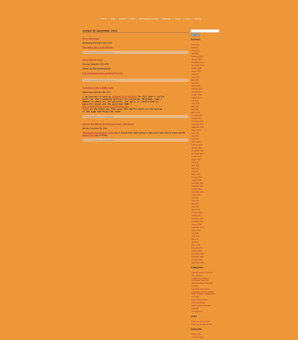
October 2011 (196, 189)
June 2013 (195, 133)
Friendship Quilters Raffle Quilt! (97, 88)
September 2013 (197, 127)
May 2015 (195, 80)
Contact (197, 18)
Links (187, 18)
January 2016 (196, 59)
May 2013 (195, 136)
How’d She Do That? (92, 59)
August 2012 (196, 159)
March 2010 (195, 245)
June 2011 (195, 201)
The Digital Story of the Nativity (97, 47)
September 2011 (197, 192)
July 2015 (195, 74)
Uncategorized (196, 311)
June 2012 (195, 165)
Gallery (122, 18)
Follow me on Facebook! (200, 321)
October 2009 (196, 260)
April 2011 (195, 207)
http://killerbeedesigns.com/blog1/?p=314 (102, 73)
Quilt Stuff (195, 308)
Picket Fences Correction (201, 306)
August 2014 (196, 98)
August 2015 (196, 71)
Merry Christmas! (90, 38)
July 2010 (195, 233)
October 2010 (196, 224)
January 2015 (196, 92)
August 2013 (196, 130)
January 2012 (196, 180)
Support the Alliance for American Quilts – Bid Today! (108, 124)
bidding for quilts (90, 135)
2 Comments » (108, 116)
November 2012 (197, 154)
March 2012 (195, 174)
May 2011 (195, 204)
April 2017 (195, 48)
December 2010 (197, 218)
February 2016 (197, 56)
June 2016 (195, 50)
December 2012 (197, 151)
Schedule (167, 18)
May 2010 (195, 239)
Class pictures (196, 275)
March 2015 (195, 86)
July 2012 (195, 162)
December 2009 (197, 254)
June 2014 (195, 103)
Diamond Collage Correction (201, 283)
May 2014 (195, 106)
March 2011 (195, 210)
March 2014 (195, 112)
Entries (196, 334)
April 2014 (195, 109)
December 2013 (197, 121)
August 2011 (196, 195)
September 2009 (197, 263)
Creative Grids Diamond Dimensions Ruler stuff (200, 279)
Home (103, 18)
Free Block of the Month (200, 289)
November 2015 (197, 65)
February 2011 (196, 212)
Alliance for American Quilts (100, 132)
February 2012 (197, 177)
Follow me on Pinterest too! (201, 324)
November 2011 (197, 186)
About (178, 18)
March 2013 (195, 142)
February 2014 (197, 115)
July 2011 (195, 198)
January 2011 (196, 215)
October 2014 (196, 95)
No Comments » (109, 52)
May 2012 (195, 168)
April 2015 (195, 83)
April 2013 (195, 139)
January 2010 (196, 251)
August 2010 (196, 230)
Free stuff (195, 297)
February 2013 (197, 145)
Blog (113, 18)
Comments (197, 337)
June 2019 (195, 45)
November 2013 (197, 124)
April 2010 (195, 242)
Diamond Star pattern (124, 96)
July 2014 (195, 101)
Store (132, 18)
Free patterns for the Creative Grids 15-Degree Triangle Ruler (203, 293)
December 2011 (197, 183)
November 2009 (197, 257)
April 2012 (195, 171)
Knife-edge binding (198, 303)
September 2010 (197, 227)
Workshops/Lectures (149, 18)
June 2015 (195, 77)
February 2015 (197, 89)
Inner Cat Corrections (199, 300)
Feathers (194, 286)
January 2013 (196, 148)
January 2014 (196, 118)
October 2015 (196, 68)
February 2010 (197, 248)
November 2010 (197, 221)
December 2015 (197, 62)
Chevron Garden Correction (201, 272)
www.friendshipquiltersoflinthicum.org (105, 106)
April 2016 (195, 53)
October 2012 (196, 157)
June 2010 (195, 236)
